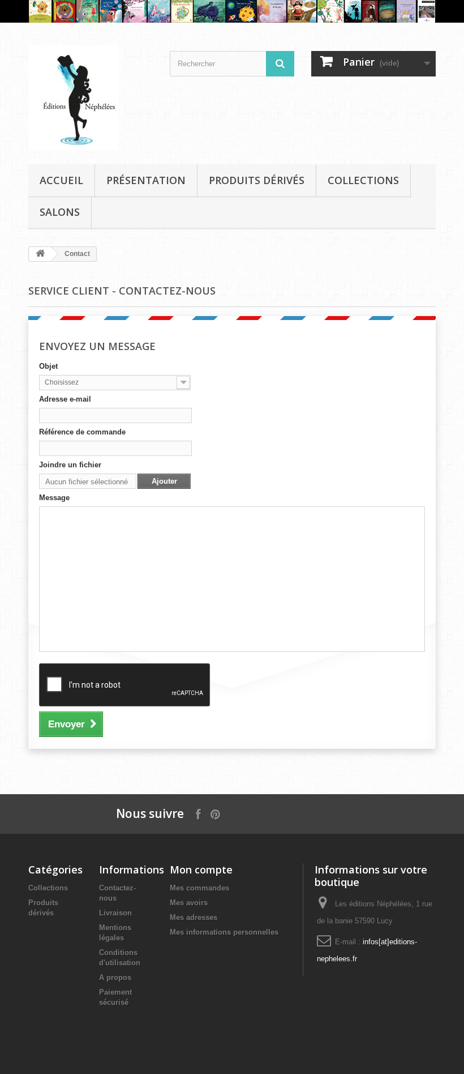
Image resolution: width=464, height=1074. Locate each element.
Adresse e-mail (65, 399)
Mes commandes (199, 888)
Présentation (146, 180)
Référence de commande (82, 432)
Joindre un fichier (70, 465)
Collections (363, 180)
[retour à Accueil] (40, 254)
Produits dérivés (256, 180)
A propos (115, 977)
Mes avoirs (189, 902)
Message (54, 497)
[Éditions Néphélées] (90, 97)
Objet (48, 366)
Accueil (61, 180)
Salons (60, 212)
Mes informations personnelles (224, 932)
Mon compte (201, 869)
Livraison (115, 913)
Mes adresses (193, 917)
